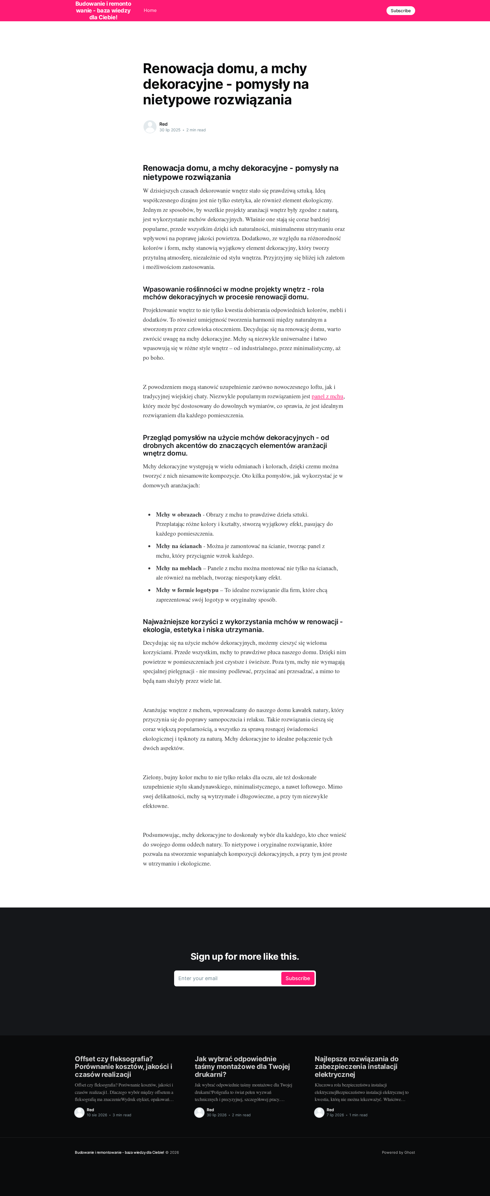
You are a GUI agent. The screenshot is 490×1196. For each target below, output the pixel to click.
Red (163, 124)
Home (150, 10)
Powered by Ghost (398, 1152)
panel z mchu (327, 396)
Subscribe (401, 10)
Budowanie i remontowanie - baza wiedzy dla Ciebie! (119, 1152)
